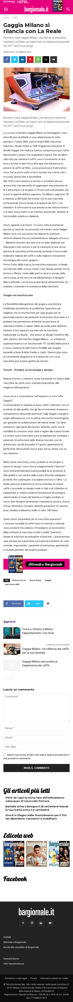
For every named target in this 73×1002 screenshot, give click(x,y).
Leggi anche (9, 621)
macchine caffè (12, 584)
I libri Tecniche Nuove (13, 963)
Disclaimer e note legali (16, 978)
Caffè (14, 18)
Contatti (7, 937)
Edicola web (18, 835)
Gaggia (48, 580)
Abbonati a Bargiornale (45, 564)
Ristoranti (9, 2)
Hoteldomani (23, 2)
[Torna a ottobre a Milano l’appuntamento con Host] (11, 633)
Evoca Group (35, 580)
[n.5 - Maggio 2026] (59, 854)
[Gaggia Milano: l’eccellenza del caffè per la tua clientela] (11, 649)
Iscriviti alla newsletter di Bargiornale (21, 947)
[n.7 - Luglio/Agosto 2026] (15, 564)
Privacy (33, 978)
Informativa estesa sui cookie (54, 978)
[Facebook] (23, 923)
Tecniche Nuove (11, 958)
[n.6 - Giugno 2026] (36, 854)
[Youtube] (50, 923)
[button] (68, 9)
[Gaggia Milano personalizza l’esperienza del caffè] (11, 665)
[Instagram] (32, 923)
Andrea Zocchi (19, 580)
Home (6, 18)
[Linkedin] (41, 923)
